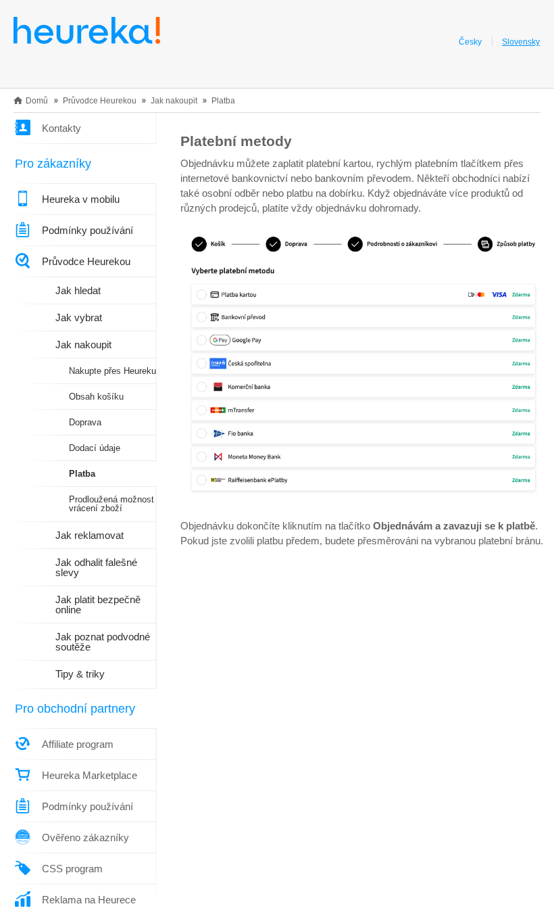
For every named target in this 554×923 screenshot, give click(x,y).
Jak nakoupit (174, 100)
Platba (223, 100)
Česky (470, 42)
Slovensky (521, 42)
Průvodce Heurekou (99, 100)
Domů (37, 100)
